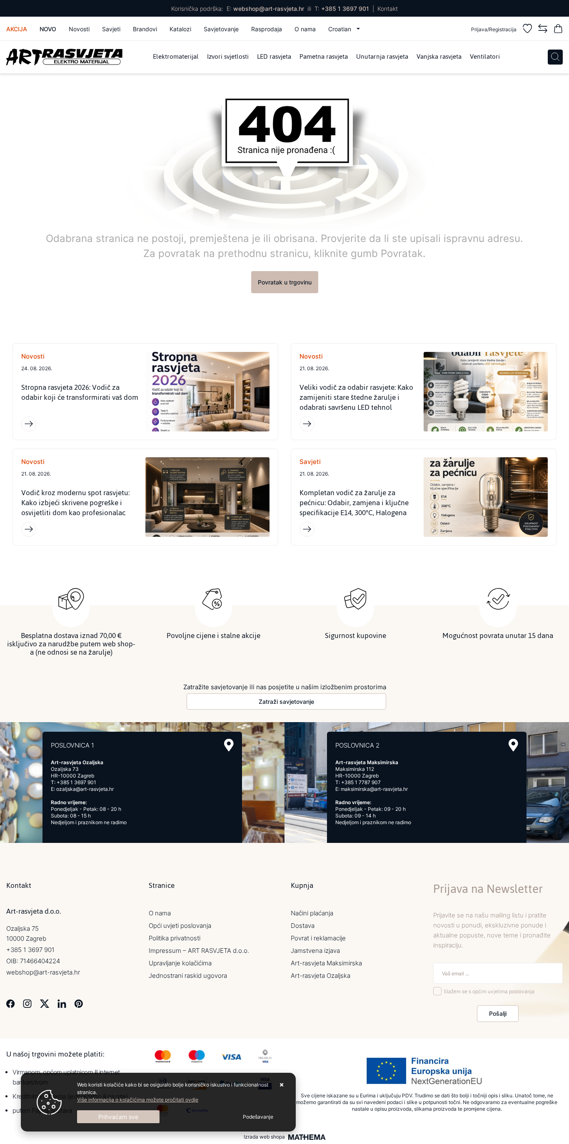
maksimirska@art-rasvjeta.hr (374, 789)
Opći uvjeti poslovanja (180, 926)
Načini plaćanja (312, 913)
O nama (305, 28)
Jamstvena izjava (315, 951)
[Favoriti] (527, 30)
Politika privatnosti (174, 938)
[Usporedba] (542, 30)
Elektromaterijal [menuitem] (176, 57)
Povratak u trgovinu (285, 282)
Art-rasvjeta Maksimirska (326, 963)
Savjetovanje (221, 28)
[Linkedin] (61, 1003)
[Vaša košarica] (558, 30)
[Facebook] (10, 1003)
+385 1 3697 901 (345, 8)
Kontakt (387, 8)
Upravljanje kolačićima (180, 963)
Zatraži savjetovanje (286, 701)
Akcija (16, 28)
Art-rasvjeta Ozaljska (320, 976)
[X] (45, 1003)
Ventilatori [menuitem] (485, 57)
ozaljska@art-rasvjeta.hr (85, 789)
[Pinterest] (78, 1003)
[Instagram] (27, 1003)
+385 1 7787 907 (361, 782)
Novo (48, 28)
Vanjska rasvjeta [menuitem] (439, 57)
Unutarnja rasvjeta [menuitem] (382, 57)
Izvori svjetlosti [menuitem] (228, 57)
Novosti (79, 28)
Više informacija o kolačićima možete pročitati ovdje (137, 1100)
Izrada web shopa (264, 1136)
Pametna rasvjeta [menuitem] (323, 57)
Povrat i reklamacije (318, 938)
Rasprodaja (266, 28)
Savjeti (111, 28)
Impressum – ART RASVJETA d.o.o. (199, 951)
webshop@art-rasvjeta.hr (268, 8)
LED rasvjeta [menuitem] (274, 57)
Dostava (302, 926)
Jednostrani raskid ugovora (188, 976)
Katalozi (180, 28)
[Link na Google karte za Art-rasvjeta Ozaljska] (229, 745)
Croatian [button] (340, 28)
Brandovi (145, 28)
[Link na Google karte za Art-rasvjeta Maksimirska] (513, 745)
